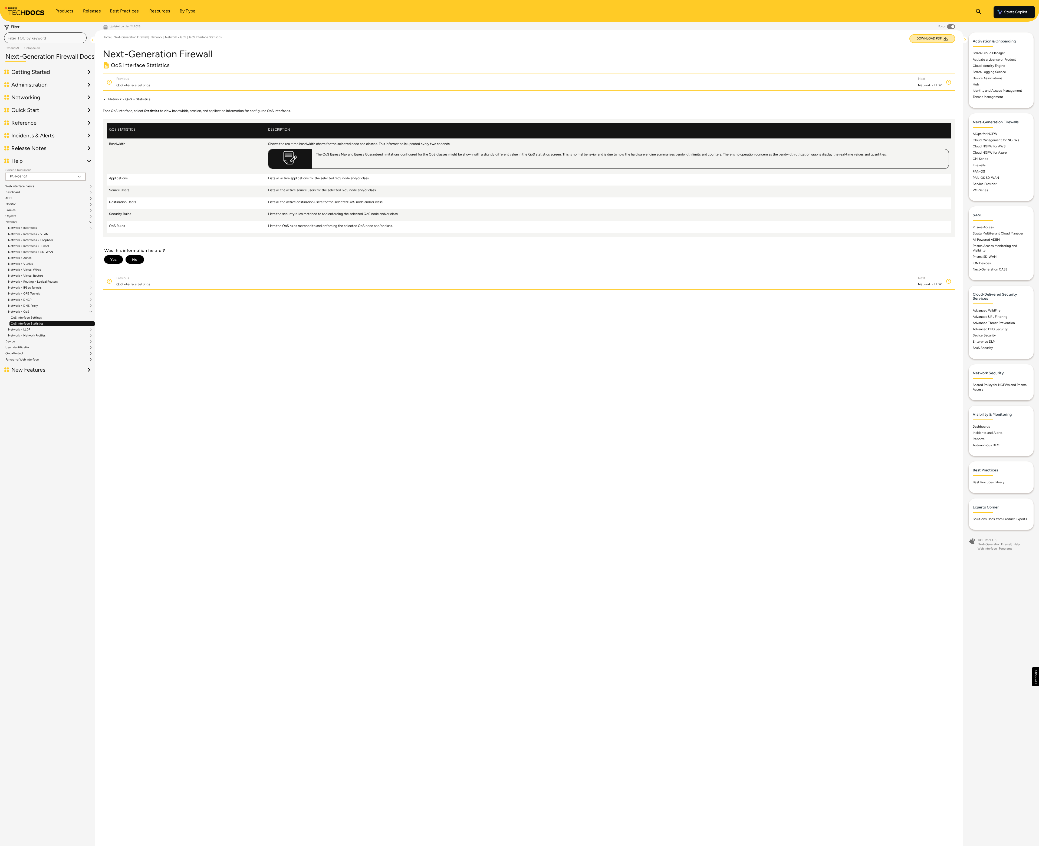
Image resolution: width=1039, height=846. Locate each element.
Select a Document (18, 170)
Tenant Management (988, 97)
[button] (1035, 676)
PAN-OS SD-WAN (986, 178)
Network (11, 222)
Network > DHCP (19, 300)
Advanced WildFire (987, 310)
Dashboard (12, 192)
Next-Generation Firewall (130, 37)
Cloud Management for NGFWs (996, 140)
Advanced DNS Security (990, 329)
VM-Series (980, 190)
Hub (976, 84)
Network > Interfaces (22, 228)
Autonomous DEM (986, 445)
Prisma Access (983, 227)
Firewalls (979, 165)
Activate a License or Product (994, 59)
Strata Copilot (1015, 12)
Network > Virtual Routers (25, 275)
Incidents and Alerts (987, 433)
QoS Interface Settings (26, 317)
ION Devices (982, 263)
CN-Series (980, 159)
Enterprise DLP (984, 341)
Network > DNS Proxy (23, 306)
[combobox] (45, 37)
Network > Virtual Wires (24, 270)
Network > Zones (19, 258)
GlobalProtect (14, 353)
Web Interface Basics (19, 186)
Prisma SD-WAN (985, 257)
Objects (10, 216)
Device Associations (987, 78)
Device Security (984, 335)
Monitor (10, 204)
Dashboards (981, 426)
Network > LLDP (19, 329)
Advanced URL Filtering (990, 317)
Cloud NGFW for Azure (990, 152)
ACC (8, 198)
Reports (979, 439)
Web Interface (987, 548)
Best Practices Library (988, 482)
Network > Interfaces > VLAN (28, 234)
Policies (10, 210)
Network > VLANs (20, 264)
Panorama (1005, 548)
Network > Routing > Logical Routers (33, 281)
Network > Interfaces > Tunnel (28, 246)
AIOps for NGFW (985, 134)
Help (1017, 544)
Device (10, 341)
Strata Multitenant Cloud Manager (998, 233)
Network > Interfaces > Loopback (30, 240)
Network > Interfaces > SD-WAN (30, 252)
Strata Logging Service (989, 72)
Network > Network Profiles (26, 335)
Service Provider (985, 184)
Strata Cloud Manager (989, 53)
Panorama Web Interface (22, 359)
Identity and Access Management (997, 90)
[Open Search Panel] (978, 12)
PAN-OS (979, 171)
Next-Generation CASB (990, 269)
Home (107, 37)
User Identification (17, 347)
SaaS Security (983, 348)
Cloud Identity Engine (989, 66)
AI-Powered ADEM (986, 240)
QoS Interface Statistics (27, 323)
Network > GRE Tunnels (24, 293)
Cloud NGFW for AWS (989, 146)
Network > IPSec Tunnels (24, 287)
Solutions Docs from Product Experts (1000, 519)
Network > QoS (18, 311)
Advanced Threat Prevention (994, 323)
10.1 (980, 540)
